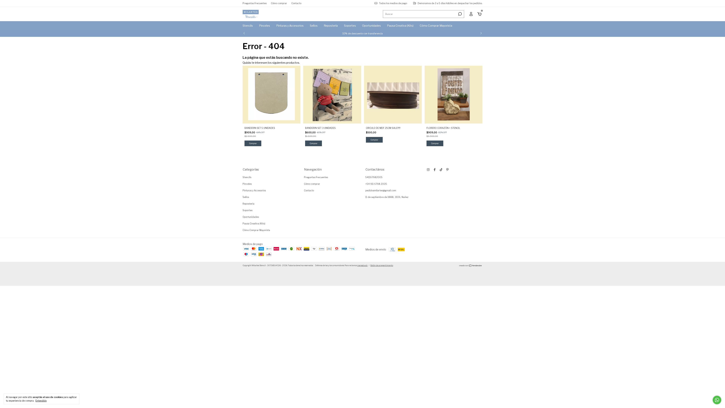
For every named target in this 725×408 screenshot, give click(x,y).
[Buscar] (459, 14)
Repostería (331, 25)
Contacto (296, 3)
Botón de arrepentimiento (381, 265)
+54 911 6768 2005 (376, 183)
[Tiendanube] (470, 265)
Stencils (248, 25)
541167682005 (374, 177)
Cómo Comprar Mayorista (436, 25)
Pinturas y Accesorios (290, 25)
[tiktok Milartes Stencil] (441, 169)
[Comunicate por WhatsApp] (717, 400)
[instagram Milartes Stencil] (428, 169)
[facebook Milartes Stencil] (434, 169)
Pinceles (264, 25)
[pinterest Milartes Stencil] (447, 169)
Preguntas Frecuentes (255, 3)
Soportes (350, 25)
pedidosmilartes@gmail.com (380, 190)
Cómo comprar (279, 3)
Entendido (41, 400)
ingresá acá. (362, 265)
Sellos (314, 25)
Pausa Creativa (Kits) (400, 25)
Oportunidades (371, 25)
